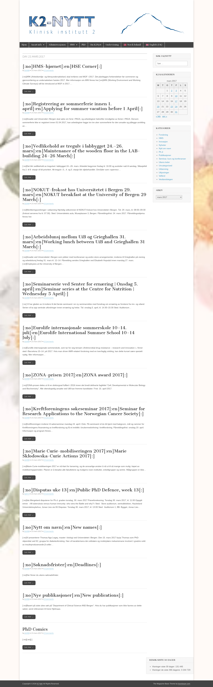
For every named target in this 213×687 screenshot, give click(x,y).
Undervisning (112, 45)
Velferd (162, 176)
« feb (158, 116)
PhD (84, 45)
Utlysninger (164, 172)
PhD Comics (35, 629)
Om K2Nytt (95, 45)
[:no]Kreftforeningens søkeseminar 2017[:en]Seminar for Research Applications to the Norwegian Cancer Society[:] (83, 411)
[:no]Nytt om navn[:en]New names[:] (62, 527)
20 (158, 106)
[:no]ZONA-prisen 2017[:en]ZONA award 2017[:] (75, 375)
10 (176, 96)
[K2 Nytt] (106, 19)
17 (176, 101)
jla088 (27, 70)
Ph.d (161, 152)
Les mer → (29, 91)
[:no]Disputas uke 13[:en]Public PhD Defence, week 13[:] (83, 490)
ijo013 (27, 494)
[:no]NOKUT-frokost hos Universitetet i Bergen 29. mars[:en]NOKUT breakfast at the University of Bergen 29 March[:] (84, 194)
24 (176, 106)
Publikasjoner (165, 155)
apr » (164, 116)
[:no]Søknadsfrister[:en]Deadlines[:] (61, 564)
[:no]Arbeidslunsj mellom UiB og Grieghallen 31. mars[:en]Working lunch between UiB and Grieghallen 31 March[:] (83, 241)
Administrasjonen (57, 45)
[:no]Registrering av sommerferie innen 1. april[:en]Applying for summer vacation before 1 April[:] (82, 106)
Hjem (24, 45)
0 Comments (49, 70)
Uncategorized (165, 165)
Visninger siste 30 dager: (163, 666)
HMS (72, 45)
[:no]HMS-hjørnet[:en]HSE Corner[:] (62, 66)
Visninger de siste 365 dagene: (166, 670)
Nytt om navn (165, 148)
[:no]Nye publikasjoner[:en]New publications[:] (73, 595)
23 (172, 106)
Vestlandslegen (166, 179)
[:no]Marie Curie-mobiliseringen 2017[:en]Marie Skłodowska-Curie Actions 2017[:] (74, 453)
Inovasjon (163, 141)
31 (176, 112)
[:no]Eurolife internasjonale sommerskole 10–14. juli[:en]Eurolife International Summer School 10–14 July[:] (78, 332)
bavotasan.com (184, 684)
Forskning (163, 135)
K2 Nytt (39, 684)
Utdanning (163, 169)
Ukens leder (164, 162)
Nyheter (162, 145)
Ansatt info (36, 45)
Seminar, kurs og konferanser (172, 159)
